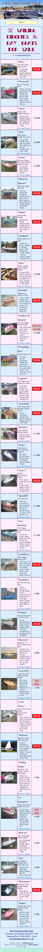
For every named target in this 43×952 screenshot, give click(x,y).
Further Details (24, 128)
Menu (21, 22)
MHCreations (33, 945)
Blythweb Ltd (28, 943)
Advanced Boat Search (24, 55)
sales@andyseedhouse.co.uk (21, 939)
